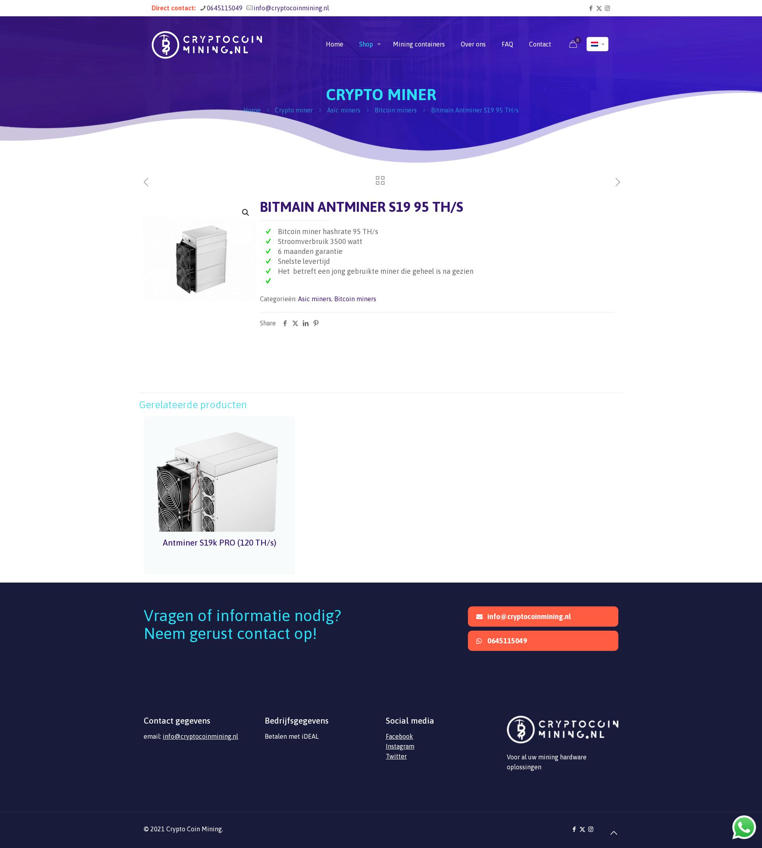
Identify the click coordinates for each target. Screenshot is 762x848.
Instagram (400, 746)
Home (252, 110)
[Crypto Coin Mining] (207, 44)
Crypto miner (294, 110)
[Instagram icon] (607, 8)
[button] (246, 213)
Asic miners (343, 110)
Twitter (396, 756)
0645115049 (224, 8)
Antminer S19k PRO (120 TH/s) (219, 542)
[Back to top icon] (610, 829)
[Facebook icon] (591, 8)
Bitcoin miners (396, 110)
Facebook (399, 736)
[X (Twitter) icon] (599, 8)
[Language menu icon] (597, 44)
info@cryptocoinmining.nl (291, 8)
